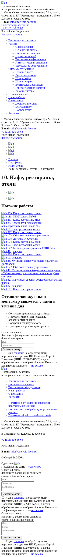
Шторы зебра (23, 78)
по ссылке (37, 365)
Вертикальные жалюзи (29, 84)
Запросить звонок (12, 34)
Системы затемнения (21, 68)
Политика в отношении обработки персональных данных (29, 404)
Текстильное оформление (30, 59)
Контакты (14, 113)
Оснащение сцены (26, 49)
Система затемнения (27, 53)
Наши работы (16, 97)
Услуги (12, 43)
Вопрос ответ (23, 109)
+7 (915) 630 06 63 (12, 28)
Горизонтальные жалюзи (30, 87)
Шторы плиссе (24, 72)
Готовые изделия (18, 94)
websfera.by (34, 466)
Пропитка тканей (25, 56)
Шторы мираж (24, 81)
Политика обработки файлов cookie (29, 415)
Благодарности (24, 106)
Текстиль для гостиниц (22, 40)
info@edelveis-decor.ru (23, 21)
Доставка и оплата (26, 103)
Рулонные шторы (25, 75)
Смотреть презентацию (15, 25)
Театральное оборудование (31, 65)
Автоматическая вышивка (31, 62)
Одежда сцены (24, 46)
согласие (19, 352)
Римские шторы (24, 90)
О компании (15, 100)
